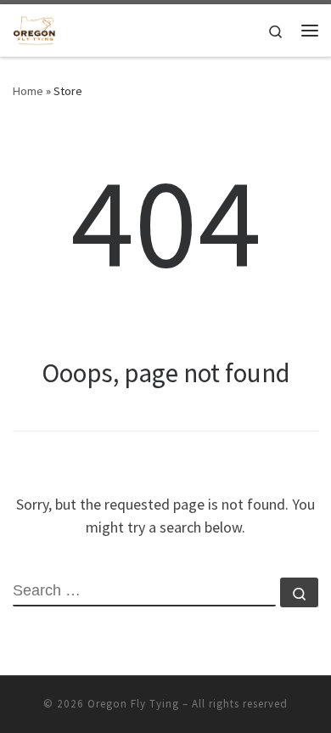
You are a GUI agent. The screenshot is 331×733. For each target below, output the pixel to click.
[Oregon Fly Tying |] (34, 28)
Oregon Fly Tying (133, 703)
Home (28, 91)
